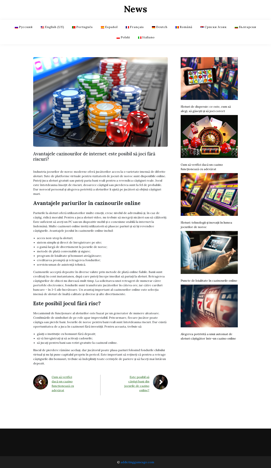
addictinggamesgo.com (137, 462)
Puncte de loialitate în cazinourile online (209, 280)
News (135, 9)
